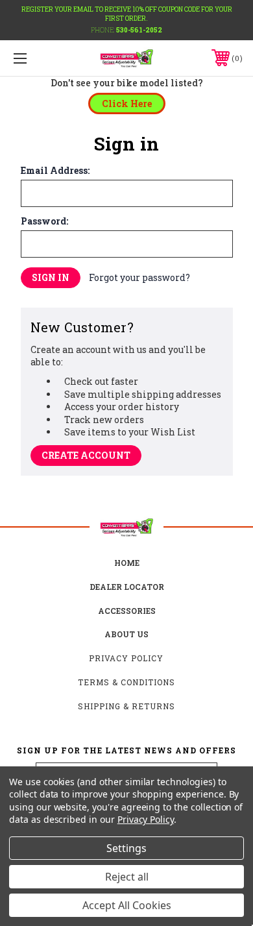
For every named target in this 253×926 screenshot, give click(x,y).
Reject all (127, 877)
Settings (126, 848)
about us (126, 634)
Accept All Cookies (126, 905)
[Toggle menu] (36, 58)
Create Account (86, 455)
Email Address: (55, 170)
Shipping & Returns (126, 706)
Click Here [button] (127, 103)
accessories (127, 610)
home (126, 562)
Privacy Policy (126, 658)
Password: (44, 221)
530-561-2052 (139, 30)
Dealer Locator (127, 586)
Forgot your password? (139, 277)
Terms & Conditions (126, 682)
